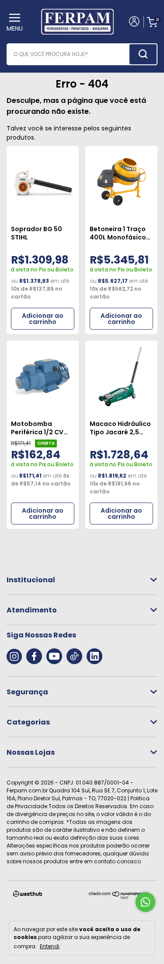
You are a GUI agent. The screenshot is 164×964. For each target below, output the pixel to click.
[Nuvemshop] (116, 897)
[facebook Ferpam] (34, 656)
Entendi (49, 946)
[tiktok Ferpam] (74, 656)
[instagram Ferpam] (14, 656)
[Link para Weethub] (27, 895)
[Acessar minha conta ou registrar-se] (133, 22)
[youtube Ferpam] (54, 656)
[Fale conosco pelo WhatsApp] (145, 902)
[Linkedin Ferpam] (94, 656)
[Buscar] (143, 54)
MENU (15, 28)
